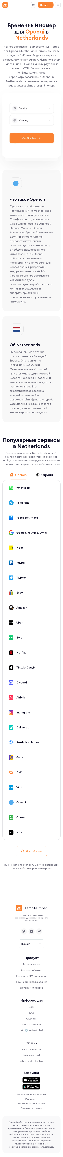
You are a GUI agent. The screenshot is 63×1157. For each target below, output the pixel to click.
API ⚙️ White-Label (31, 1030)
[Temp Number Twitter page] (24, 931)
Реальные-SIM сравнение (31, 975)
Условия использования (31, 1094)
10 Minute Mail (31, 1055)
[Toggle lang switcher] (33, 5)
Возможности (31, 964)
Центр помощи (31, 1024)
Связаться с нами (31, 1108)
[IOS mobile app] (31, 1080)
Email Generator (31, 1049)
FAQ (31, 1012)
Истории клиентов (31, 987)
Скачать (31, 1018)
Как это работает (31, 970)
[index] (5, 5)
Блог (31, 1006)
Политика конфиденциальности (31, 1101)
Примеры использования (31, 981)
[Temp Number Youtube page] (31, 931)
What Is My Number (31, 1061)
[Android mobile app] (31, 1087)
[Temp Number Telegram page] (39, 931)
